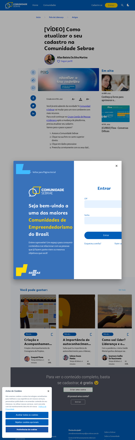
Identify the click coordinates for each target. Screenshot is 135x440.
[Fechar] (48, 391)
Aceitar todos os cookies (27, 415)
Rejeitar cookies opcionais (27, 422)
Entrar (106, 235)
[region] (27, 412)
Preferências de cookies (27, 430)
